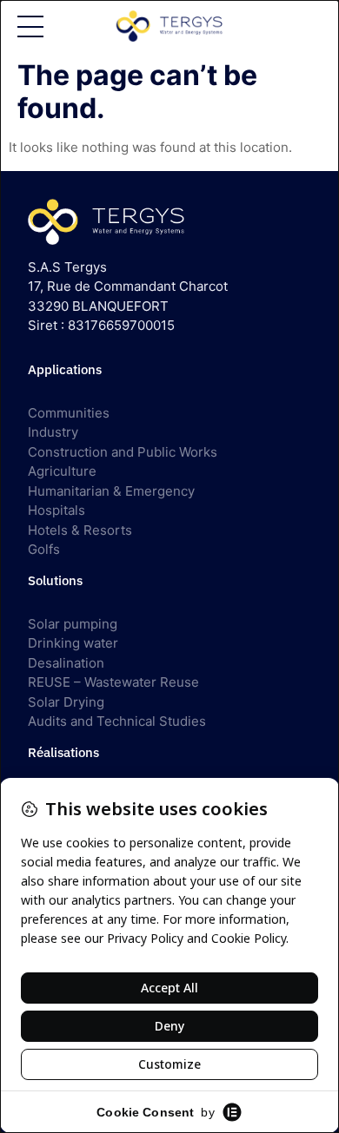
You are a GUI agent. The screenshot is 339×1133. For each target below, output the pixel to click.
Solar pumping (72, 624)
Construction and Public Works (122, 452)
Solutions (55, 580)
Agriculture (62, 471)
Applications (65, 369)
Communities (69, 413)
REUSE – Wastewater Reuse (113, 682)
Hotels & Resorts (80, 530)
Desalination (66, 663)
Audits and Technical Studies (117, 721)
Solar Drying (66, 702)
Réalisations (63, 752)
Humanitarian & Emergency (111, 491)
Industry (53, 432)
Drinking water (73, 643)
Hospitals (56, 510)
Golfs (44, 549)
